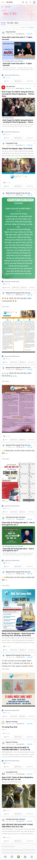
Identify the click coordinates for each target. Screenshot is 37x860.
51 (4, 358)
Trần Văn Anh (10, 86)
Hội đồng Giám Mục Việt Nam (15, 517)
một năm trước (10, 657)
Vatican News (9, 118)
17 (4, 713)
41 (4, 837)
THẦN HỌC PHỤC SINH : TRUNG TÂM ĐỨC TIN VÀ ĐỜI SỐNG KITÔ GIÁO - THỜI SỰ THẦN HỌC (18, 854)
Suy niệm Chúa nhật (21, 723)
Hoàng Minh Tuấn (12, 143)
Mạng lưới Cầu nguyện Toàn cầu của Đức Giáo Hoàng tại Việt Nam (19, 193)
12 (4, 508)
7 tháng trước (10, 88)
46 (4, 763)
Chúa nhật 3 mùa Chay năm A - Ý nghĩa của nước (17, 64)
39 (4, 182)
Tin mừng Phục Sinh (9, 727)
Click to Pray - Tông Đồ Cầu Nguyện (21, 145)
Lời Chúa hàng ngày (21, 774)
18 (4, 810)
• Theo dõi (29, 34)
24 (4, 646)
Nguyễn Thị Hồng (11, 722)
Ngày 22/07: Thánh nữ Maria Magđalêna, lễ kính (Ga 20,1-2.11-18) (17, 778)
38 (4, 436)
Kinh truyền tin (20, 88)
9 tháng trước (10, 369)
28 (4, 563)
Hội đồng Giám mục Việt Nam (14, 61)
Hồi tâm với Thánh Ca (21, 447)
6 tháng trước (10, 34)
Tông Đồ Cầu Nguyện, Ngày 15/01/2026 (17, 149)
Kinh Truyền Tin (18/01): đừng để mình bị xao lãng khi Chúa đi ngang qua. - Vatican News (18, 94)
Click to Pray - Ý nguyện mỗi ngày (21, 195)
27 (4, 134)
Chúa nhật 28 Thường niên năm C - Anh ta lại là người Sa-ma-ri (18, 550)
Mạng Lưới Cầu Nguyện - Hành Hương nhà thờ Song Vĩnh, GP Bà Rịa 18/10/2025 (18, 634)
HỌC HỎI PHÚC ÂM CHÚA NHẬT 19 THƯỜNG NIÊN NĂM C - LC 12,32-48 (16, 748)
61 (4, 284)
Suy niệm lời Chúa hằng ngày (21, 34)
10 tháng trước (10, 447)
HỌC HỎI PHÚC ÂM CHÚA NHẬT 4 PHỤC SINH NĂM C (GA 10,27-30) (17, 826)
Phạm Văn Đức (11, 32)
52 (4, 77)
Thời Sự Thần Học (11, 846)
